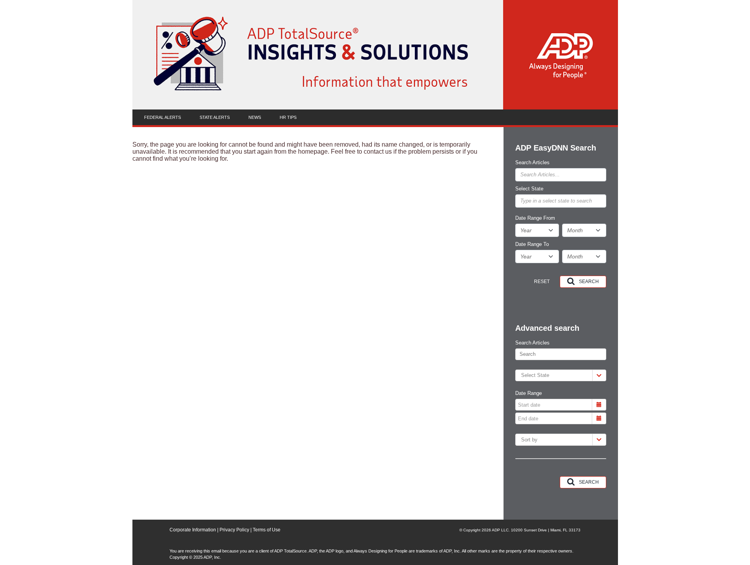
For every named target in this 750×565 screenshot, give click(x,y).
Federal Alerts (162, 117)
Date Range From (535, 218)
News (254, 117)
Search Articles (532, 162)
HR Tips (288, 117)
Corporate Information (193, 530)
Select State (529, 189)
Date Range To (532, 244)
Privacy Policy (233, 530)
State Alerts (215, 117)
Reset (542, 281)
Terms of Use (266, 530)
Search (589, 281)
